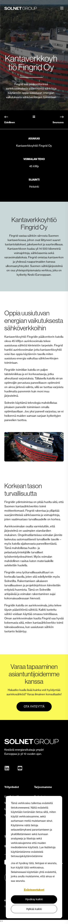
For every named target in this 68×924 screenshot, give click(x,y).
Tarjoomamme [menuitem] (43, 787)
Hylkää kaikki (34, 908)
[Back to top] (62, 918)
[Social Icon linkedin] (7, 768)
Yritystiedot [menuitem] (11, 787)
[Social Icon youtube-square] (19, 768)
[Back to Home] (20, 8)
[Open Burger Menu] (61, 8)
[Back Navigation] (34, 117)
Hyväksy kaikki (34, 899)
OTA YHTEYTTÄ (34, 706)
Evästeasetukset (34, 889)
